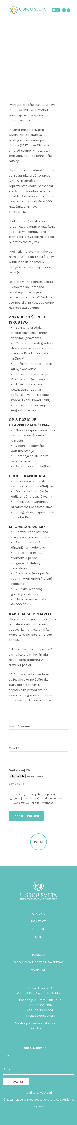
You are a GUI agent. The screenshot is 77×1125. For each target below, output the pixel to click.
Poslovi (38, 954)
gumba (40, 1106)
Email (14, 748)
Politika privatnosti (38, 1092)
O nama (38, 913)
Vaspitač (38, 970)
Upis (55, 10)
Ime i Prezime (20, 726)
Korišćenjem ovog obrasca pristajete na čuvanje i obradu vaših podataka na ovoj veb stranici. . (38, 798)
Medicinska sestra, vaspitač (38, 962)
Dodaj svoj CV (20, 770)
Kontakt (38, 921)
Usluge (38, 929)
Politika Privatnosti (42, 802)
